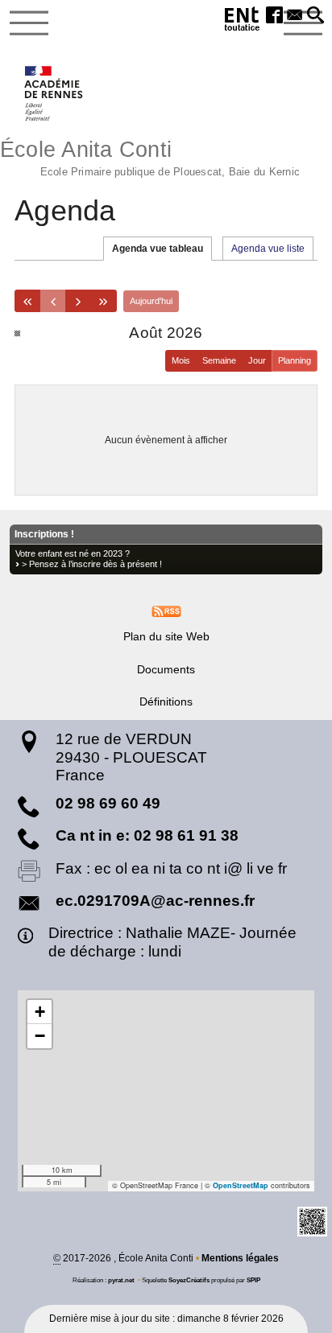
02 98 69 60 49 (108, 803)
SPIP (253, 1280)
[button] (315, 16)
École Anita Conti (150, 156)
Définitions (166, 701)
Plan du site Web (166, 636)
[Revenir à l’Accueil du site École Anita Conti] (54, 93)
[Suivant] (78, 301)
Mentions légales (240, 1258)
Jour (257, 360)
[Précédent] (52, 301)
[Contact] (294, 16)
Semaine (219, 360)
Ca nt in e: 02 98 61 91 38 (147, 835)
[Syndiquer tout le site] (166, 610)
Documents (166, 669)
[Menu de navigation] (29, 23)
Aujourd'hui (151, 301)
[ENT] (242, 21)
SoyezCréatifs (189, 1280)
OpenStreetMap (240, 1185)
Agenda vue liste (268, 248)
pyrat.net (121, 1280)
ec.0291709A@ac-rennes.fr (155, 900)
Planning (294, 360)
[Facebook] (274, 16)
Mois (181, 360)
